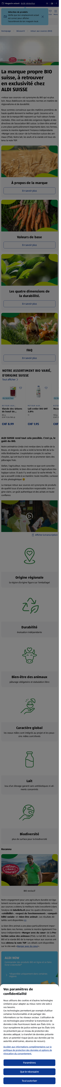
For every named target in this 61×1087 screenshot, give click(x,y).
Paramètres (29, 1063)
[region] (29, 1035)
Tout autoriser (29, 1081)
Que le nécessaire (29, 1072)
